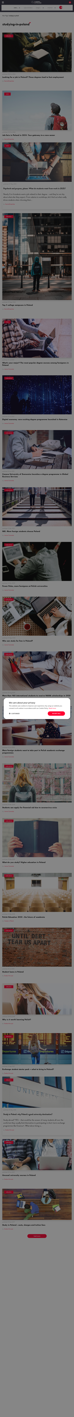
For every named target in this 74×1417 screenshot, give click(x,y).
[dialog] (37, 708)
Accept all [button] (56, 713)
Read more (52, 708)
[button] (14, 713)
